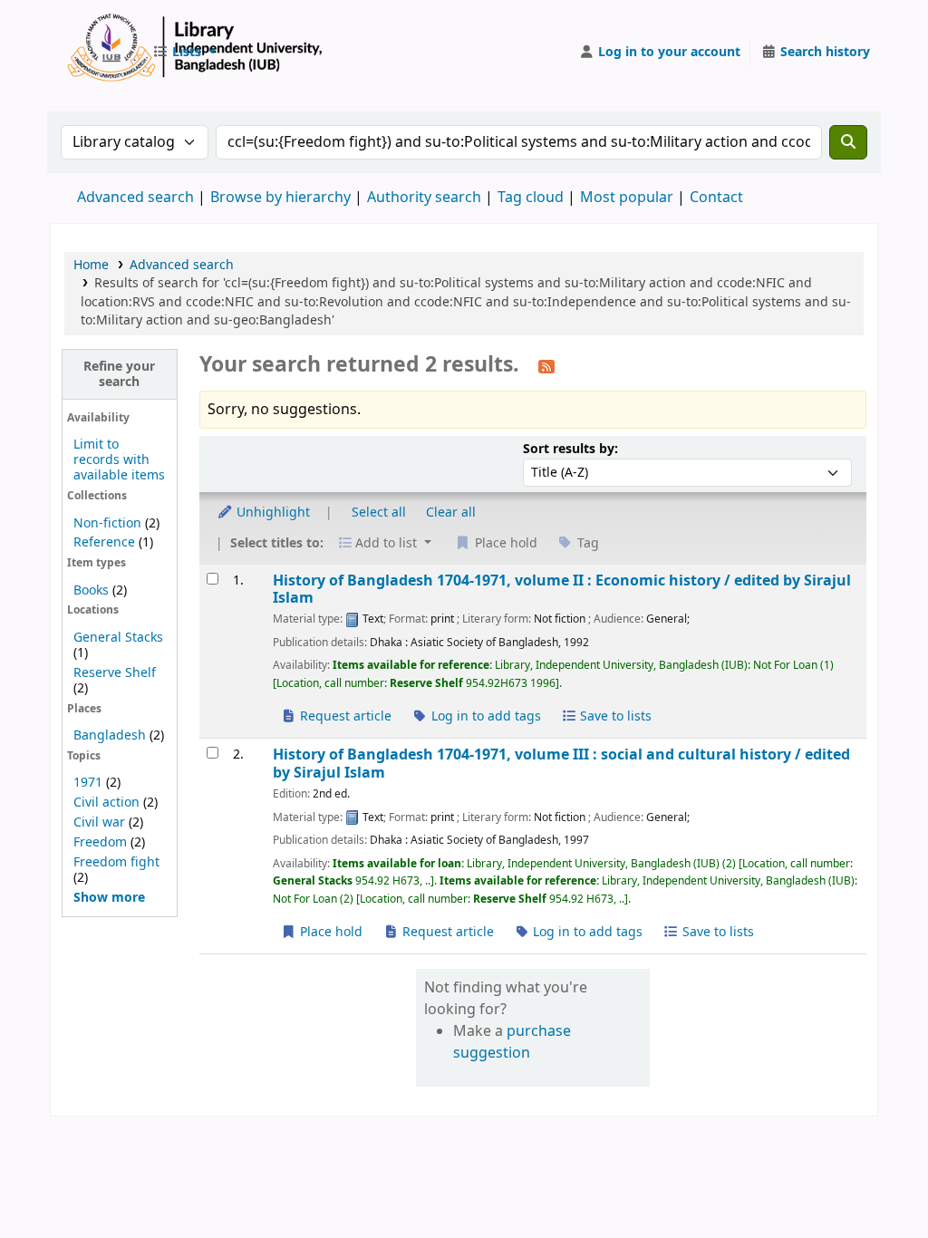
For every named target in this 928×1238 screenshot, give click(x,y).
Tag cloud (531, 197)
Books (91, 590)
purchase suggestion (512, 1042)
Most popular (626, 197)
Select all (379, 512)
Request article (344, 716)
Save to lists (614, 716)
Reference (104, 542)
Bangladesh (109, 735)
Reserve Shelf (114, 672)
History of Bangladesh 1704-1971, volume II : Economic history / (562, 589)
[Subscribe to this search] (546, 366)
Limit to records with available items (119, 460)
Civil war (99, 822)
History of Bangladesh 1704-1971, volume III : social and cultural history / (561, 763)
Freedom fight (116, 862)
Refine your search (119, 374)
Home (91, 265)
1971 (87, 782)
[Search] (848, 142)
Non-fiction (107, 523)
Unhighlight (271, 512)
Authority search (424, 197)
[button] (184, 52)
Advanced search (135, 197)
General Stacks (118, 637)
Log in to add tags (484, 716)
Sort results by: (570, 449)
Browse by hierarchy (280, 197)
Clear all (451, 512)
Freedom (100, 842)
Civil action (106, 802)
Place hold (329, 932)
